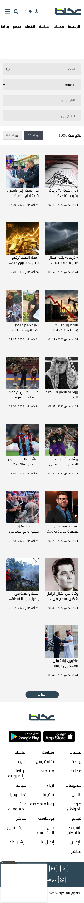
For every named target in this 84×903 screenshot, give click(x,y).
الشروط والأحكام (74, 830)
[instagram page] (53, 868)
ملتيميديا (46, 771)
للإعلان (75, 842)
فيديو (17, 27)
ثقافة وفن (45, 761)
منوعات (19, 761)
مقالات (75, 771)
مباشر (21, 818)
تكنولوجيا (18, 794)
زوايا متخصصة (42, 804)
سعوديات (73, 785)
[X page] (64, 868)
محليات (58, 27)
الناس (76, 794)
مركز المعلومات (17, 806)
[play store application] (25, 736)
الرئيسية (74, 27)
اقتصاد (30, 27)
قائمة (10, 134)
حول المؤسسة (45, 830)
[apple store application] (59, 736)
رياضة (76, 761)
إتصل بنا (47, 842)
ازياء (50, 785)
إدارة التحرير (16, 828)
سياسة (44, 27)
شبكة (32, 134)
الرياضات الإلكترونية (17, 773)
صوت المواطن (74, 806)
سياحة (21, 785)
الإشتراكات (17, 842)
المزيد (42, 694)
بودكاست (46, 818)
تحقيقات (46, 794)
